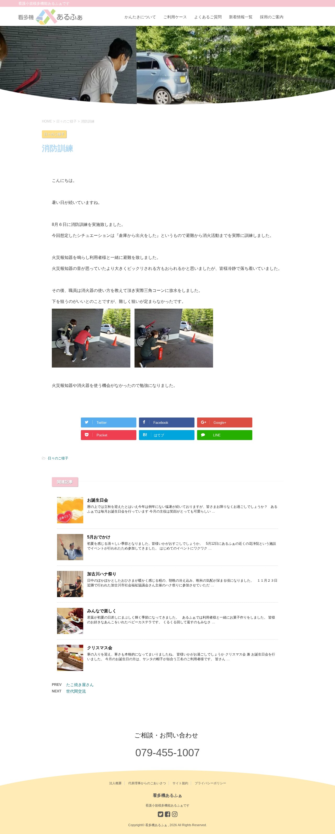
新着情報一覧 (241, 17)
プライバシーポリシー (210, 783)
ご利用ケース (175, 17)
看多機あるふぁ (167, 795)
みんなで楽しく (101, 611)
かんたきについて (140, 17)
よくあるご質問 (208, 17)
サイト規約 (180, 783)
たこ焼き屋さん (80, 684)
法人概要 (115, 783)
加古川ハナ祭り (101, 574)
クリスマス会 (99, 648)
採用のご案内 (271, 17)
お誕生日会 (97, 500)
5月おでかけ (98, 537)
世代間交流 (76, 691)
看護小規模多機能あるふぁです (167, 805)
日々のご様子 (58, 458)
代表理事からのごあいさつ (147, 783)
